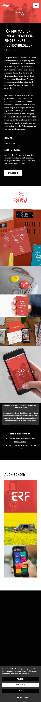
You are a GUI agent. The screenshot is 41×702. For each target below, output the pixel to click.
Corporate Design (23, 155)
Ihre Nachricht (20, 441)
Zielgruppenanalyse (16, 163)
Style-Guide (26, 160)
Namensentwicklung (23, 158)
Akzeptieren (20, 685)
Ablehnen (20, 679)
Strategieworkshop (12, 160)
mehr (20, 691)
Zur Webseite (13, 173)
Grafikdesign (9, 155)
